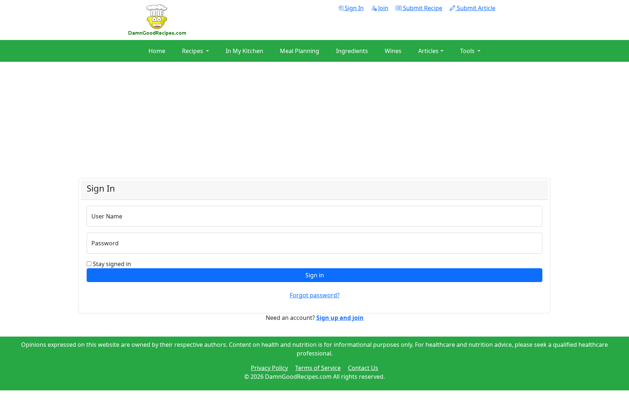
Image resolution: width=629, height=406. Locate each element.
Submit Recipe (421, 8)
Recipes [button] (193, 51)
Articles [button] (428, 51)
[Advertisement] (297, 127)
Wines (393, 51)
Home (157, 51)
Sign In (353, 8)
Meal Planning (299, 51)
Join (382, 8)
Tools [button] (468, 51)
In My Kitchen (244, 51)
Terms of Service (318, 368)
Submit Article (475, 8)
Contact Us (363, 368)
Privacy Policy (269, 368)
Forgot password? (315, 295)
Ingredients (352, 51)
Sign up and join (340, 318)
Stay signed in (112, 264)
